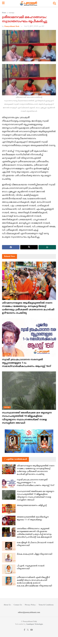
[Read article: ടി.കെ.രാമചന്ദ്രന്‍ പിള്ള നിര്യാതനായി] (9, 557)
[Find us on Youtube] (31, 629)
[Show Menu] (3, 3)
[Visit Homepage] (29, 3)
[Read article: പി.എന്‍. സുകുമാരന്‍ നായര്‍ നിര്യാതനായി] (9, 569)
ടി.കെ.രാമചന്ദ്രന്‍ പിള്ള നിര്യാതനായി (34, 554)
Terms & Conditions (46, 605)
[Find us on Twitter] (28, 629)
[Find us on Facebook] (24, 629)
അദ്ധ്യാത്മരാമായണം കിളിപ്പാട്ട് (31, 505)
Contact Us (18, 605)
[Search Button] (54, 3)
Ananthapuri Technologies (34, 624)
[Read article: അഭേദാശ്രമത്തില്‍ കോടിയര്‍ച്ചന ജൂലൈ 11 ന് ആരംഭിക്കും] (9, 520)
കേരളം (11, 13)
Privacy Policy (30, 605)
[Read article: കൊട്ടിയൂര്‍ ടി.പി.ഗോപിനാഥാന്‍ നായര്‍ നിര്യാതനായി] (9, 546)
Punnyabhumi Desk (11, 26)
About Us (7, 605)
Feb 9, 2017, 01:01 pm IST (34, 26)
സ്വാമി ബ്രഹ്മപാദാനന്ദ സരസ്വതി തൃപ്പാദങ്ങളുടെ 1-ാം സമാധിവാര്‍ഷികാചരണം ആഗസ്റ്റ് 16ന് (35, 483)
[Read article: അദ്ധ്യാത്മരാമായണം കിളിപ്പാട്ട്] (9, 509)
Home (4, 13)
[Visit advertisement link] (29, 441)
